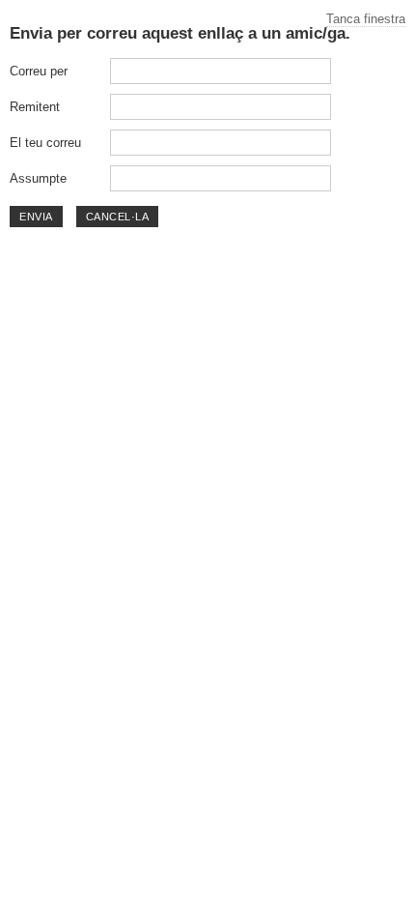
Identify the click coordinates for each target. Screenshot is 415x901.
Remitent (35, 107)
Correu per (39, 71)
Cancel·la (118, 216)
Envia (36, 216)
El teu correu (45, 142)
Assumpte (38, 178)
